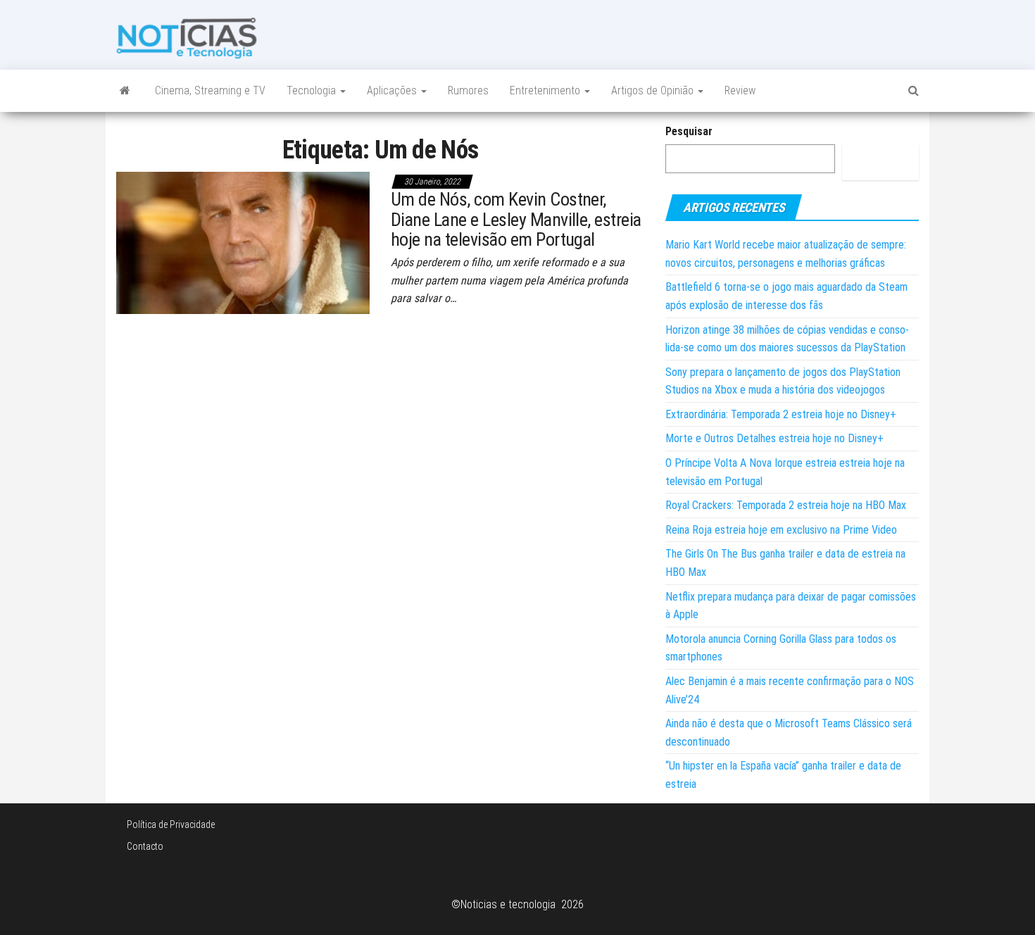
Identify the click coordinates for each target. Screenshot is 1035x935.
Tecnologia (313, 90)
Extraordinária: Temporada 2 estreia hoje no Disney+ (780, 414)
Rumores (468, 90)
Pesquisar (689, 131)
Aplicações (393, 90)
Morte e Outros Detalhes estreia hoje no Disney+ (774, 438)
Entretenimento (546, 90)
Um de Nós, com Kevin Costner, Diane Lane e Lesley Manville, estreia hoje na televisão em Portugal (516, 219)
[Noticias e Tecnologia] (125, 91)
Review (739, 90)
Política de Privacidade (171, 824)
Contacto (145, 846)
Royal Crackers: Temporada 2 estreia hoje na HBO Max (785, 505)
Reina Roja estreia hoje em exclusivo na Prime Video (781, 529)
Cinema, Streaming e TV (210, 90)
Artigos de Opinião (653, 90)
